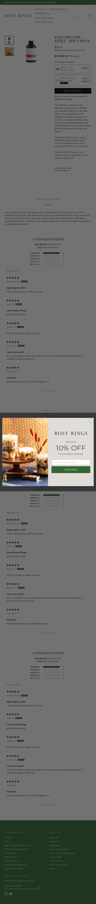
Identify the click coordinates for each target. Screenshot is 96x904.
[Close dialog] (91, 421)
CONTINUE (71, 469)
